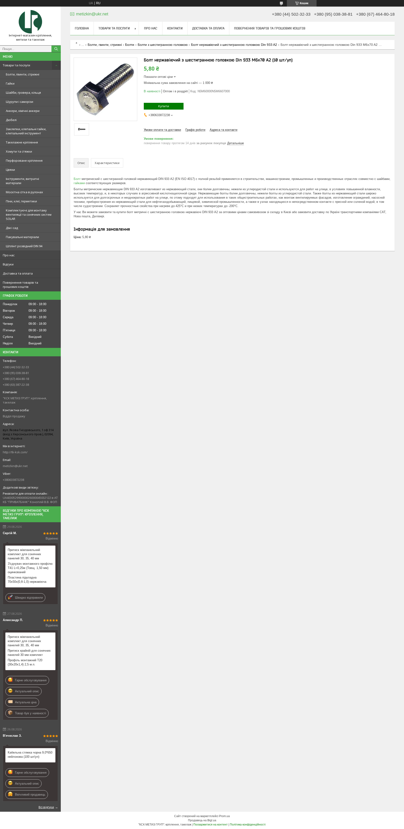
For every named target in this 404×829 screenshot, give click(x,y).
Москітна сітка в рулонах (24, 192)
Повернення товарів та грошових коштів (20, 284)
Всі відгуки (46, 807)
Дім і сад (12, 228)
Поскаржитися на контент (210, 824)
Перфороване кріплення (24, 160)
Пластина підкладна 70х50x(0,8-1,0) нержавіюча (27, 579)
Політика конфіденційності (248, 824)
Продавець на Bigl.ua (202, 820)
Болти (129, 44)
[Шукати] (56, 48)
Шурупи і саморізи (19, 102)
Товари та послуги (16, 65)
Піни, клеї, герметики (21, 201)
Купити (163, 106)
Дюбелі (11, 120)
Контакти (175, 28)
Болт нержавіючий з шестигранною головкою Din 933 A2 (234, 44)
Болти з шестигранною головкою (163, 44)
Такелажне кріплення (22, 142)
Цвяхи (10, 170)
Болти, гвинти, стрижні (22, 74)
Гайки (10, 83)
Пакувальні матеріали (22, 237)
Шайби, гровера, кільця (23, 92)
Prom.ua (224, 816)
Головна (82, 28)
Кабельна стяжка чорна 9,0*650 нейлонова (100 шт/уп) (30, 754)
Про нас (8, 255)
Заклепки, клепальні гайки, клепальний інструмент (26, 131)
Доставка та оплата (18, 273)
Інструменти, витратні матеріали (22, 181)
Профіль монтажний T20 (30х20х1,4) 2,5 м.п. (25, 662)
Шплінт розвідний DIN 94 (24, 246)
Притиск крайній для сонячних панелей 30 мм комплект (29, 653)
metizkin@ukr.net (15, 466)
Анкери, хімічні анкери (23, 111)
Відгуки (8, 264)
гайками (79, 183)
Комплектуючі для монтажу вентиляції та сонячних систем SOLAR (28, 214)
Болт (77, 179)
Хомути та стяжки (19, 151)
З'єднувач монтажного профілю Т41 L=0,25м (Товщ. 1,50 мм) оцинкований (30, 568)
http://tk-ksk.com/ (15, 452)
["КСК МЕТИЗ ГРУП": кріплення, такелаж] (30, 21)
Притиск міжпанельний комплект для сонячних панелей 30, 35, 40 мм (24, 554)
